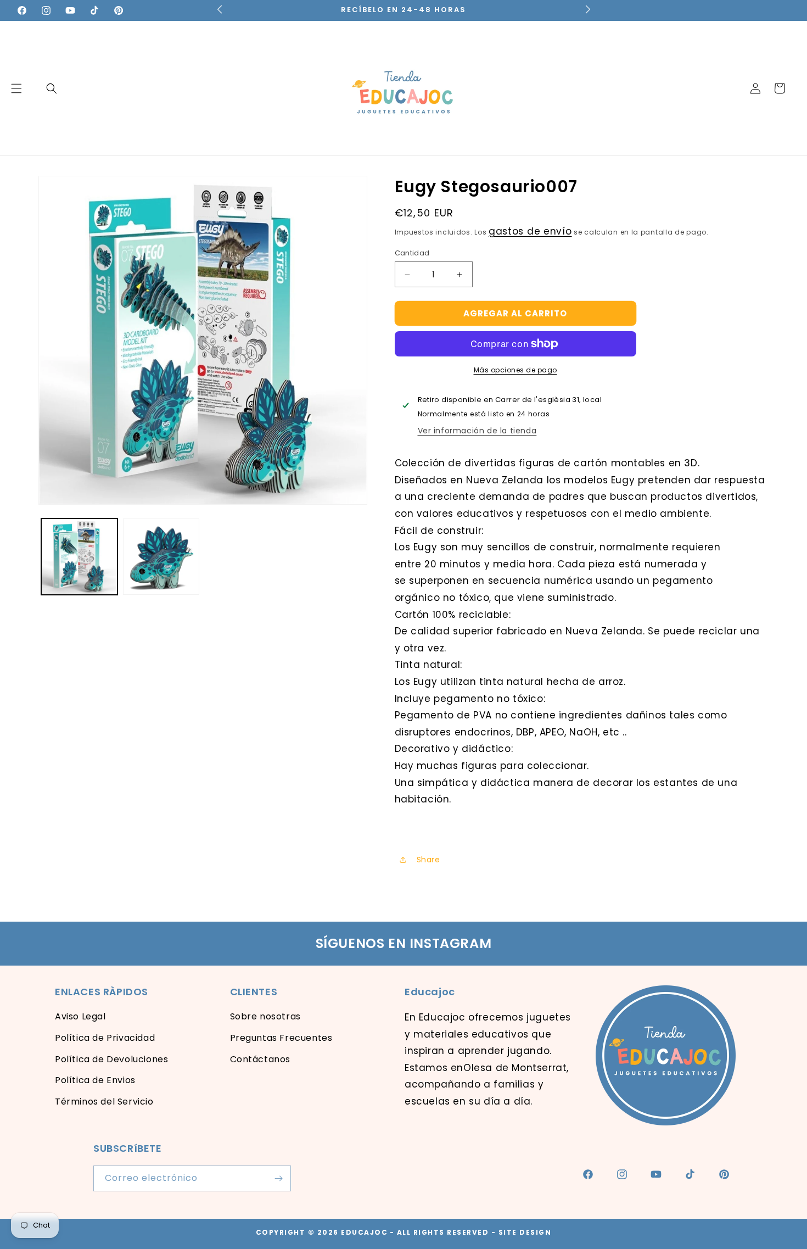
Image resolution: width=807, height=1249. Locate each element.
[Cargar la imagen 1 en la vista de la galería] (79, 556)
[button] (52, 88)
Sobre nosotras (265, 1016)
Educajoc (364, 1232)
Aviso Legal (80, 1016)
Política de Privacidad (105, 1037)
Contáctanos (260, 1059)
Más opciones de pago (515, 370)
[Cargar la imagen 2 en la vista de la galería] (161, 556)
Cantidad (412, 253)
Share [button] (428, 859)
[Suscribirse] (278, 1178)
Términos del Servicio (104, 1101)
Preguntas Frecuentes (281, 1037)
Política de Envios (95, 1080)
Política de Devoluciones (111, 1059)
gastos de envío (530, 231)
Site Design (525, 1232)
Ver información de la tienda (477, 430)
